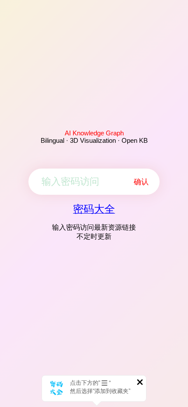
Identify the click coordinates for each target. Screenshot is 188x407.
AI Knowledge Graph (94, 133)
